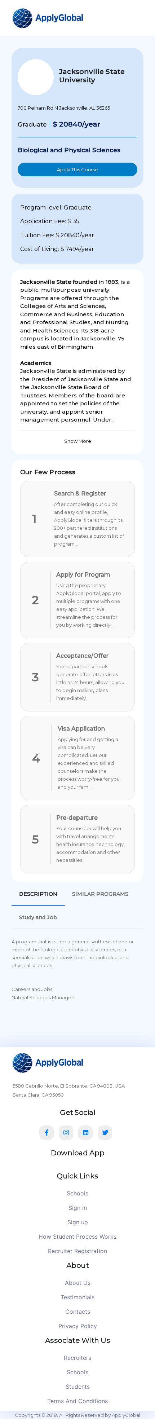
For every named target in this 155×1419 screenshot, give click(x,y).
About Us (77, 1282)
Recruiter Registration (77, 1251)
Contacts (77, 1311)
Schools (77, 1193)
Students (78, 1386)
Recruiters (77, 1357)
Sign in (77, 1207)
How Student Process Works (77, 1236)
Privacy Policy (77, 1326)
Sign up (77, 1222)
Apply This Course (77, 169)
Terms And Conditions (77, 1401)
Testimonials (77, 1297)
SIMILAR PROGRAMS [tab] (100, 894)
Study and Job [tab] (38, 917)
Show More (77, 441)
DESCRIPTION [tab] (38, 894)
